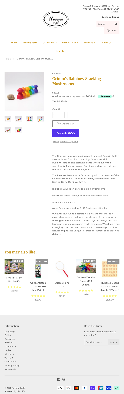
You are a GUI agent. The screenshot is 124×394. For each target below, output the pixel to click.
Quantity (57, 109)
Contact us (10, 346)
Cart (113, 30)
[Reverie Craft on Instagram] (63, 380)
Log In (105, 17)
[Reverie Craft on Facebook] (58, 380)
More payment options (65, 141)
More (60, 50)
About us (9, 354)
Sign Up (115, 17)
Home (14, 42)
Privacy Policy (12, 365)
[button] (14, 287)
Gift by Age (69, 42)
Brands (89, 42)
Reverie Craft (18, 388)
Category (49, 42)
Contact (106, 42)
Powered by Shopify (15, 391)
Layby (8, 350)
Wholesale (10, 369)
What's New (30, 42)
